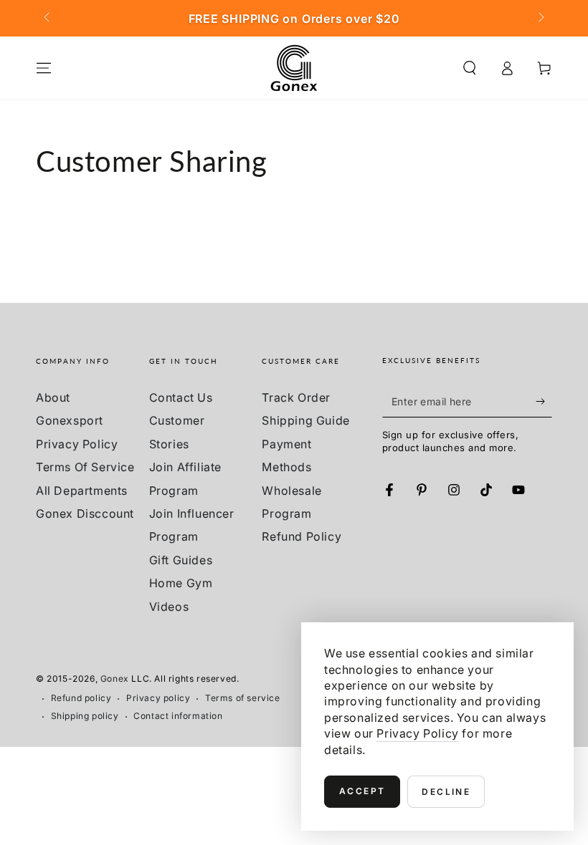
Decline (446, 791)
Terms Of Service (85, 467)
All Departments (82, 490)
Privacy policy (158, 697)
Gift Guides (181, 560)
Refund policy (81, 697)
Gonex (114, 678)
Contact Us (181, 397)
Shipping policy (85, 715)
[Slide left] (48, 19)
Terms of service (242, 697)
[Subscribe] (544, 401)
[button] (469, 68)
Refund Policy (301, 536)
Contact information (177, 715)
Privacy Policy (77, 444)
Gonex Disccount (85, 513)
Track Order (296, 397)
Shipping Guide (305, 420)
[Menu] (43, 68)
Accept (362, 791)
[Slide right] (540, 19)
